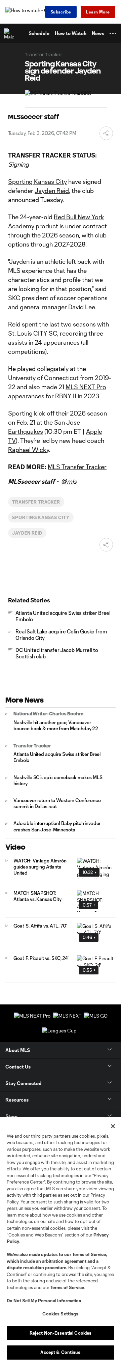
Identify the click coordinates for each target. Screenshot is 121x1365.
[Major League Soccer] (10, 33)
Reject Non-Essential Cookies (61, 1333)
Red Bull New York (79, 217)
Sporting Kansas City (37, 181)
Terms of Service (89, 1254)
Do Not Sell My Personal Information (44, 1300)
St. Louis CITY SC (32, 333)
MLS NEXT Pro (86, 387)
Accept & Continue (60, 1352)
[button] (113, 33)
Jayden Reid (52, 190)
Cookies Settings (60, 1313)
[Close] (113, 1126)
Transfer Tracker (36, 502)
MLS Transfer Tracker (77, 467)
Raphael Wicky (28, 449)
